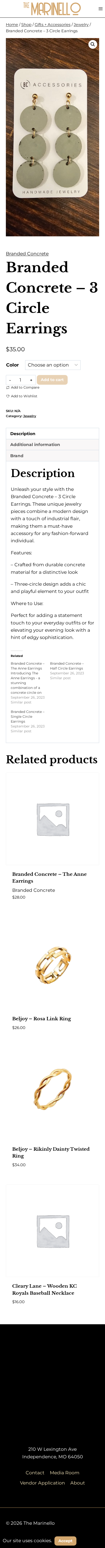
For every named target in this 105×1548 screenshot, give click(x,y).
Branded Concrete (27, 253)
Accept (65, 1541)
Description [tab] (22, 433)
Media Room (64, 1473)
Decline (91, 1540)
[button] (92, 44)
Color (12, 365)
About (77, 1483)
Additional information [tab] (35, 444)
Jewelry (29, 416)
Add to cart (52, 379)
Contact (35, 1473)
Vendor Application (42, 1483)
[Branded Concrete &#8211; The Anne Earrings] (30, 683)
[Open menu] (100, 8)
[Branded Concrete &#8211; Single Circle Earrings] (30, 721)
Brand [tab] (16, 455)
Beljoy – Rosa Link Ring (41, 1018)
